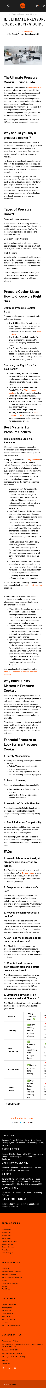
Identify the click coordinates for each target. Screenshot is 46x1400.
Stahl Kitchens (13, 1384)
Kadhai (20, 1140)
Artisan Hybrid (6, 1235)
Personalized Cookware (10, 1283)
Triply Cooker (36, 1140)
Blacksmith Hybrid (8, 1247)
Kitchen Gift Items (23, 1181)
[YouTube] (15, 1368)
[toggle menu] (3, 6)
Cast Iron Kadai (26, 1168)
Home (15, 32)
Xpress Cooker (6, 1238)
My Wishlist (5, 1268)
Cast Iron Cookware (10, 1168)
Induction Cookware (10, 1206)
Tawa (4, 1143)
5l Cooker (6, 1195)
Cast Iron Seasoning (21, 1170)
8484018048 (14, 1350)
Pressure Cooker (9, 1140)
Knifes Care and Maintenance (12, 1277)
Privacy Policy (6, 1310)
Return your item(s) (8, 1319)
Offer (25, 1154)
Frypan (11, 1143)
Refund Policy (6, 1316)
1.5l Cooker (16, 1193)
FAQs (12, 1154)
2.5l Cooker (26, 1193)
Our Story (5, 1322)
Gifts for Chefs (8, 1179)
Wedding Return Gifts (24, 1179)
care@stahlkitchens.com (14, 1353)
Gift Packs (6, 1145)
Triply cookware (33, 460)
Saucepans (20, 1143)
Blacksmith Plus (7, 1244)
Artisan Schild (6, 1232)
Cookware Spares (16, 1157)
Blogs (19, 1154)
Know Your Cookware (9, 1274)
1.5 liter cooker (28, 873)
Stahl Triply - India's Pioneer (11, 1325)
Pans (27, 1140)
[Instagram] (9, 1368)
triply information (34, 585)
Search (4, 1286)
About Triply (6, 1289)
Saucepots (31, 1143)
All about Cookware (26, 32)
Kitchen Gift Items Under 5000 (30, 1184)
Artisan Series (6, 1229)
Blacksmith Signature (9, 1241)
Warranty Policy (7, 1308)
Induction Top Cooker (11, 1204)
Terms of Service (7, 1313)
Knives (40, 1143)
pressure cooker (34, 87)
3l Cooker (37, 1193)
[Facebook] (3, 1368)
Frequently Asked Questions (11, 1271)
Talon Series (6, 1250)
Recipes (5, 1154)
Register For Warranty (9, 1305)
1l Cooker (6, 1193)
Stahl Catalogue (7, 1253)
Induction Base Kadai (29, 1204)
